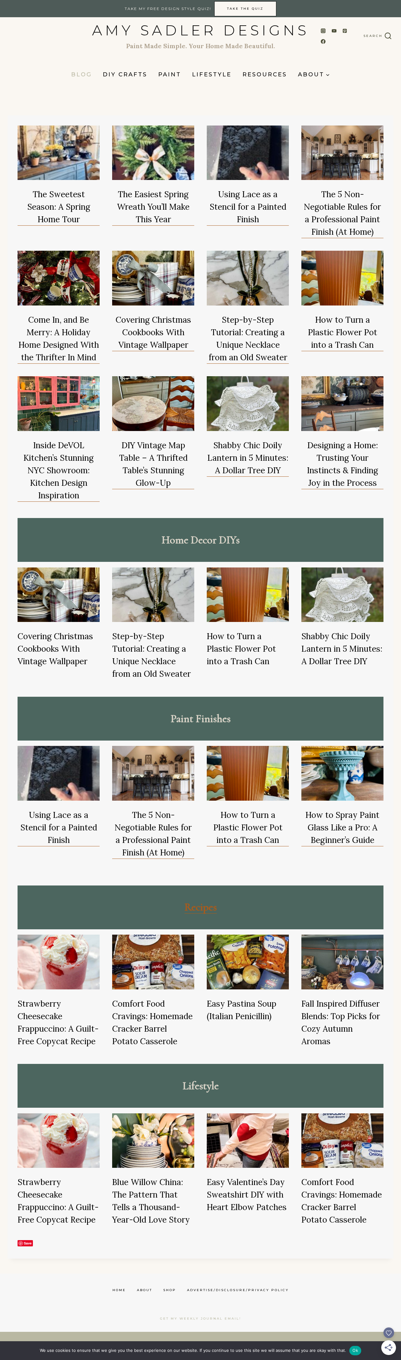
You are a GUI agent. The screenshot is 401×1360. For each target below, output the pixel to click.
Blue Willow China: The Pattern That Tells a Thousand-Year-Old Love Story (151, 1201)
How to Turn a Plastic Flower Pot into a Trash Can (342, 332)
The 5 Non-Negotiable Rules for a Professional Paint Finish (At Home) (342, 213)
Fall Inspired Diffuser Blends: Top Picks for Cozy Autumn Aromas (340, 1022)
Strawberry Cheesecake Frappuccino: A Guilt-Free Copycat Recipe (58, 1022)
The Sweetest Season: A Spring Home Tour (58, 206)
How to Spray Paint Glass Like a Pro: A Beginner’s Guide (342, 827)
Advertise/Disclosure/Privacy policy (238, 1290)
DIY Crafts (125, 74)
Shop (169, 1290)
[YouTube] (334, 30)
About (144, 1290)
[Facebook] (323, 41)
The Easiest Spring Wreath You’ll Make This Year (153, 206)
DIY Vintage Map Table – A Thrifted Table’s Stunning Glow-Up (153, 464)
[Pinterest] (345, 30)
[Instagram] (323, 30)
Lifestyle (212, 74)
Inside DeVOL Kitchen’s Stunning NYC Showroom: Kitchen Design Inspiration (58, 470)
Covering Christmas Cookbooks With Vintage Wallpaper (153, 332)
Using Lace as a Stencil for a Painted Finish (248, 206)
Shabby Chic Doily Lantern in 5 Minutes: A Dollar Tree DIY (247, 457)
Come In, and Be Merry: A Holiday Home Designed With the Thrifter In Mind (58, 338)
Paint (169, 74)
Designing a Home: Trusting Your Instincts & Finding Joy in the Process (342, 464)
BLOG (81, 74)
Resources (264, 74)
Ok (355, 1350)
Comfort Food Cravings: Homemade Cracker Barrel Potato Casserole (152, 1022)
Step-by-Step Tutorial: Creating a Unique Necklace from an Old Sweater (248, 338)
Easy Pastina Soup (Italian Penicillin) (241, 1009)
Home (119, 1290)
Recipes (201, 907)
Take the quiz (245, 9)
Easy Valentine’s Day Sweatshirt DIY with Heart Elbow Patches (247, 1194)
